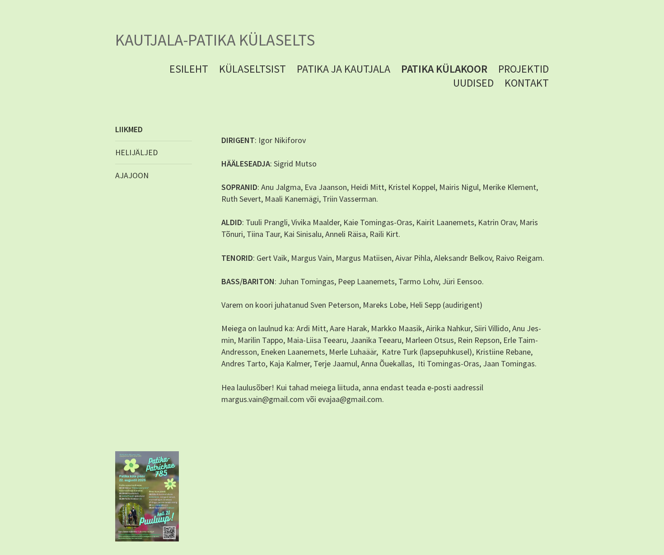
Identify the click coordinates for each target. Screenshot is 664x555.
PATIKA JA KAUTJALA (343, 69)
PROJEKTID (523, 69)
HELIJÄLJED (136, 152)
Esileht (188, 69)
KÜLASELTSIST (252, 69)
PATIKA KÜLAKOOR (444, 69)
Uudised (473, 83)
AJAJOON (132, 175)
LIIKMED (129, 129)
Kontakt (527, 83)
